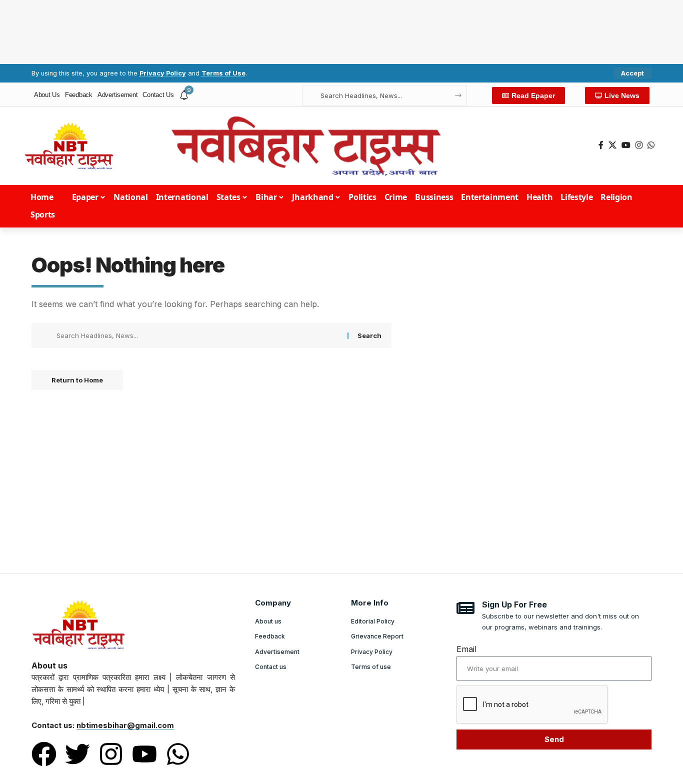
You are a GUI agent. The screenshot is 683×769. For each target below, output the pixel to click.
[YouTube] (626, 145)
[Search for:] (198, 335)
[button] (633, 73)
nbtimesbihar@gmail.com (125, 725)
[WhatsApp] (651, 145)
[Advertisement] (342, 30)
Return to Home (77, 380)
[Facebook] (601, 145)
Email (466, 649)
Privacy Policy (163, 73)
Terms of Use (224, 73)
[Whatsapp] (178, 754)
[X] (612, 145)
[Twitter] (77, 754)
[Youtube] (144, 754)
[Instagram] (639, 145)
